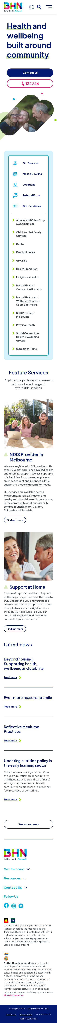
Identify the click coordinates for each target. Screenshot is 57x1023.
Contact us (30, 72)
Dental (20, 244)
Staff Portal (11, 1014)
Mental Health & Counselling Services (29, 287)
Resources (12, 878)
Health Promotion (26, 268)
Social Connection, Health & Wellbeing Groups (28, 337)
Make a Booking (32, 173)
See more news (28, 824)
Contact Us (13, 887)
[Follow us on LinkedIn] (22, 906)
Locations (29, 184)
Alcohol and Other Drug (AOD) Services (30, 221)
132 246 (32, 83)
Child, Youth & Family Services (28, 233)
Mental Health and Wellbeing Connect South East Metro (28, 301)
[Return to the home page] (13, 6)
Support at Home (26, 348)
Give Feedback (32, 206)
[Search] (39, 7)
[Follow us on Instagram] (14, 906)
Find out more (15, 519)
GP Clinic (21, 260)
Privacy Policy (26, 1014)
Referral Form (31, 195)
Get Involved (14, 869)
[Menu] (49, 7)
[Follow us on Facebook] (9, 905)
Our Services (30, 163)
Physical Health (25, 324)
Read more (10, 677)
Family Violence (25, 252)
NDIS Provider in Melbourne (25, 314)
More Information (14, 995)
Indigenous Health (27, 277)
